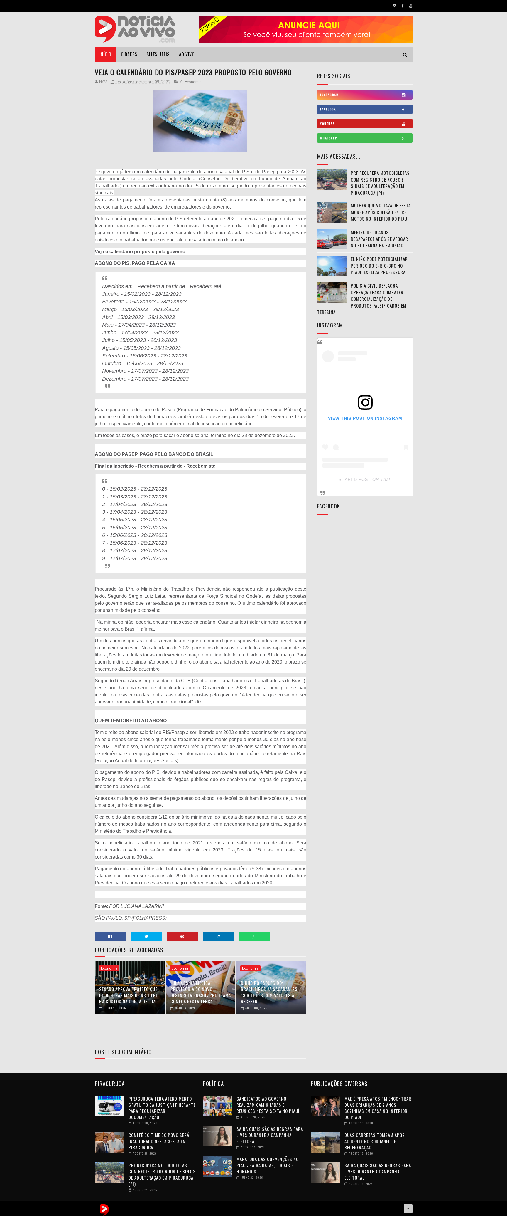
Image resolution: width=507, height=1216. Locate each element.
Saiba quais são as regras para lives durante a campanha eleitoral (269, 1135)
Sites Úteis (158, 54)
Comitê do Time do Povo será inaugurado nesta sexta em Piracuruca (159, 1141)
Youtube (327, 123)
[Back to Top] (408, 1208)
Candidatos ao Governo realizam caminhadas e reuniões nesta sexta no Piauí (268, 1104)
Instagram (329, 95)
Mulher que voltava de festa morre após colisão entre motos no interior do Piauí (381, 212)
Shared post (355, 479)
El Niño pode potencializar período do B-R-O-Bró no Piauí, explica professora (379, 265)
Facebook (328, 109)
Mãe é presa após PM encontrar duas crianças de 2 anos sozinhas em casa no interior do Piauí (377, 1107)
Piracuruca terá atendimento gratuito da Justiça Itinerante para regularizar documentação (162, 1107)
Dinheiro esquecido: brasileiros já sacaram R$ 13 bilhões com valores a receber (269, 992)
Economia (193, 82)
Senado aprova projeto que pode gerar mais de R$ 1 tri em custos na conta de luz (128, 995)
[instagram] (394, 6)
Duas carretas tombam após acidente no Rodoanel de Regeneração (374, 1141)
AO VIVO (187, 54)
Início (105, 54)
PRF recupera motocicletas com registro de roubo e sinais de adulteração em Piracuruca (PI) (380, 182)
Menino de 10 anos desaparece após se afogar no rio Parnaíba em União (379, 238)
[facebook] (403, 6)
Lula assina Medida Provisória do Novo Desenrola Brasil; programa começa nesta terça (200, 992)
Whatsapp (328, 138)
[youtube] (410, 6)
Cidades (129, 54)
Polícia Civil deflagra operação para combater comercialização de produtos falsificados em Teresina (361, 298)
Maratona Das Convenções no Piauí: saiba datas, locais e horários (267, 1165)
